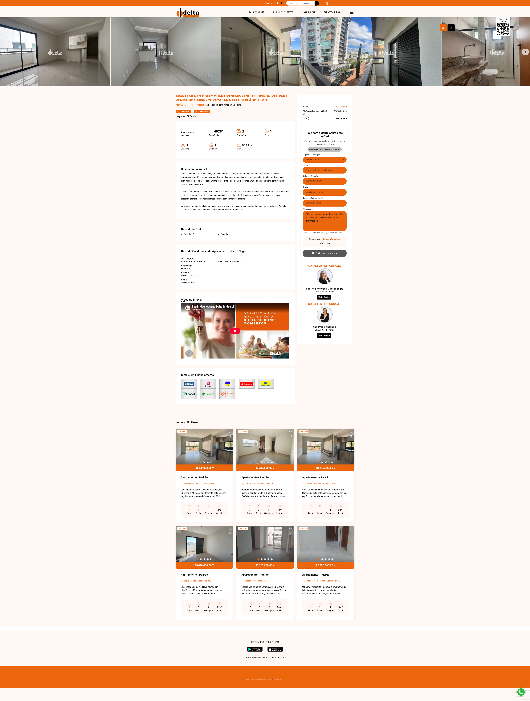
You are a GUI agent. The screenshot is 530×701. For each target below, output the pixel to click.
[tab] (443, 27)
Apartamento (182, 105)
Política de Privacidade (256, 657)
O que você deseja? (311, 155)
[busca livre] (317, 3)
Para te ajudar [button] (332, 12)
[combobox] (325, 160)
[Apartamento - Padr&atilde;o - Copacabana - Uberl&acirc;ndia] (189, 12)
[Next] (229, 446)
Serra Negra (238, 251)
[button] (327, 3)
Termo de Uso (277, 657)
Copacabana (202, 105)
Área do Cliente (272, 3)
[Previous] (180, 446)
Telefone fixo (313, 198)
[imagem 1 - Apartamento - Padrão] (204, 446)
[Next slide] (525, 52)
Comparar (203, 112)
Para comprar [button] (257, 12)
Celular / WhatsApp (311, 176)
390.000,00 (341, 106)
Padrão (191, 105)
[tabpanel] (265, 51)
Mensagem (307, 209)
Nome (305, 165)
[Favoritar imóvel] (230, 432)
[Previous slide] (4, 52)
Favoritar (184, 112)
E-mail (305, 187)
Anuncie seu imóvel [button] (283, 12)
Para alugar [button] (309, 12)
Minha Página (324, 297)
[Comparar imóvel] (230, 436)
